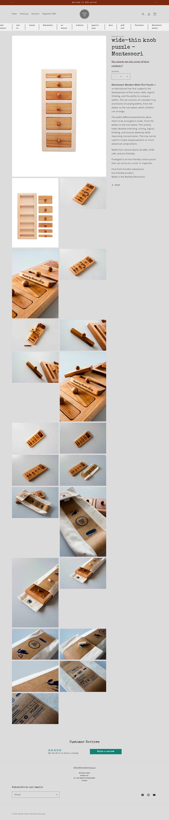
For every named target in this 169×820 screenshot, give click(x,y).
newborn (80, 25)
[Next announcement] (156, 2)
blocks (32, 25)
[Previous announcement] (13, 2)
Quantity (115, 71)
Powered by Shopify (37, 814)
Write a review (105, 752)
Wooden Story (23, 814)
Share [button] (117, 185)
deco (111, 25)
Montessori (48, 25)
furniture (139, 25)
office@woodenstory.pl (84, 768)
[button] (143, 14)
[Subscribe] (56, 795)
